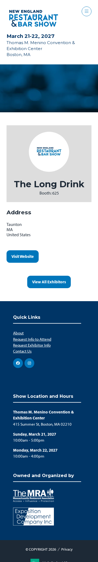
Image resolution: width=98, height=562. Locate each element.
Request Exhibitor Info (32, 345)
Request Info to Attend (32, 339)
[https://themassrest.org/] (33, 500)
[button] (86, 11)
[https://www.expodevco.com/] (33, 524)
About (18, 333)
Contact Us (22, 351)
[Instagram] (29, 363)
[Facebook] (18, 363)
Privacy (67, 549)
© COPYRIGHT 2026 (41, 549)
